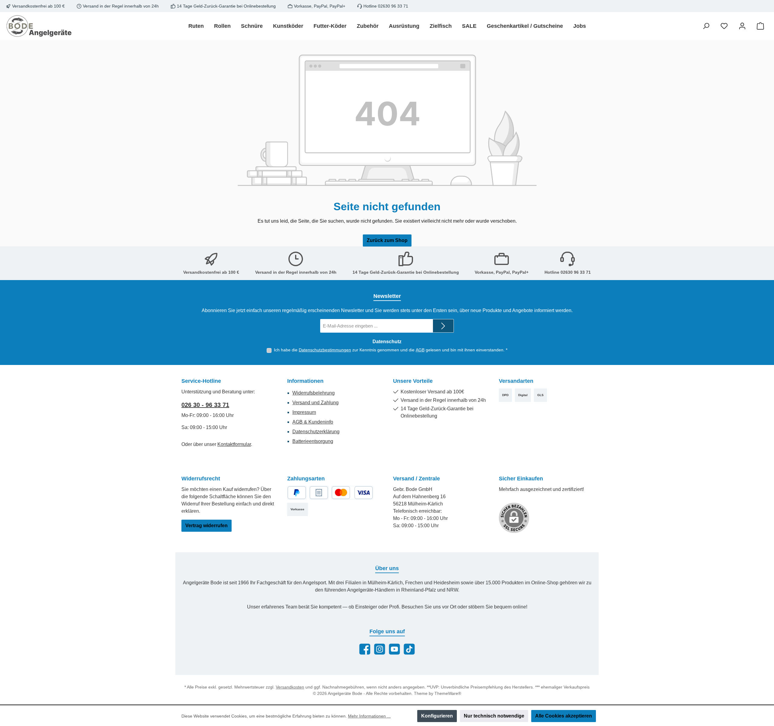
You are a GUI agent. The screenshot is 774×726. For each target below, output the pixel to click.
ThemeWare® (447, 693)
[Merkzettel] (724, 26)
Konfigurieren (437, 715)
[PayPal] (296, 492)
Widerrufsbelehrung (313, 392)
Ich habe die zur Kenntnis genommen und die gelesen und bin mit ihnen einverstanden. (390, 349)
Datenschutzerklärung (316, 431)
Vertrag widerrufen (206, 525)
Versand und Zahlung (315, 402)
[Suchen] (706, 26)
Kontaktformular (234, 444)
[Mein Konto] (742, 26)
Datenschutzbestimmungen (325, 349)
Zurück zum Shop (387, 240)
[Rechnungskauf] (318, 492)
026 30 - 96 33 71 (205, 405)
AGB (420, 349)
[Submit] (443, 326)
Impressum (304, 412)
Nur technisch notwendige (494, 715)
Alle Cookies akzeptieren (563, 715)
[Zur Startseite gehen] (39, 26)
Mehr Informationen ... (369, 716)
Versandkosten (290, 687)
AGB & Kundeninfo (312, 421)
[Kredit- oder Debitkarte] (352, 492)
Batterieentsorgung (312, 441)
